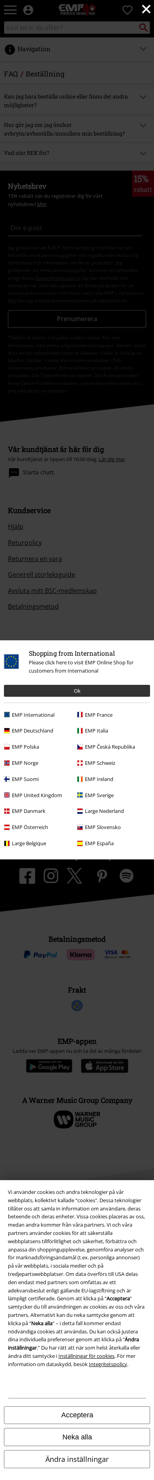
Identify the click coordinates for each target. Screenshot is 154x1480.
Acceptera (77, 1415)
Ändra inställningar (77, 1459)
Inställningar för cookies (86, 1355)
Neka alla (77, 1437)
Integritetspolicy (108, 1364)
